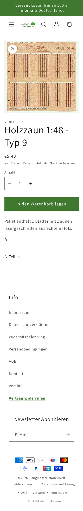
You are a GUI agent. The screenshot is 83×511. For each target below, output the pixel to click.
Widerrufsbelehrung (27, 336)
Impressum (19, 312)
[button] (11, 24)
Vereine (15, 385)
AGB (12, 361)
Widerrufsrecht (25, 484)
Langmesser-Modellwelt (48, 478)
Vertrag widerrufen (27, 398)
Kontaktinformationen (44, 501)
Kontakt (16, 373)
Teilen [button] (14, 256)
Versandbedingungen (28, 349)
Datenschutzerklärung (29, 324)
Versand (28, 163)
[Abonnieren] (67, 435)
